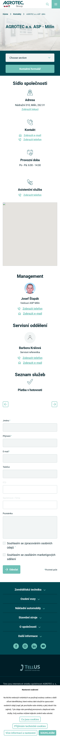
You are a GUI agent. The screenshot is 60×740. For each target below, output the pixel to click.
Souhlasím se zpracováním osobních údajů (29, 545)
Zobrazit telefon (32, 139)
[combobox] (30, 57)
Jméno (6, 420)
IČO (4, 482)
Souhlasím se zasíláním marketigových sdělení (31, 557)
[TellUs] (30, 667)
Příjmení (6, 436)
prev (5, 404)
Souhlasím (47, 733)
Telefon (6, 466)
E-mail (6, 451)
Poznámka (8, 513)
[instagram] (25, 646)
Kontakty (17, 14)
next (54, 404)
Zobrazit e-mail (32, 135)
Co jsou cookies (30, 719)
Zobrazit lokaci (30, 109)
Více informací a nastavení (21, 733)
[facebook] (16, 646)
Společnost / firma (11, 497)
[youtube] (43, 646)
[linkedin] (34, 646)
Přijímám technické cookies (30, 726)
